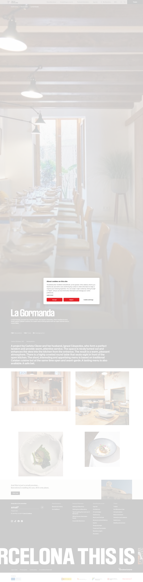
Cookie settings (88, 300)
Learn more (50, 295)
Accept (54, 300)
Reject (71, 300)
